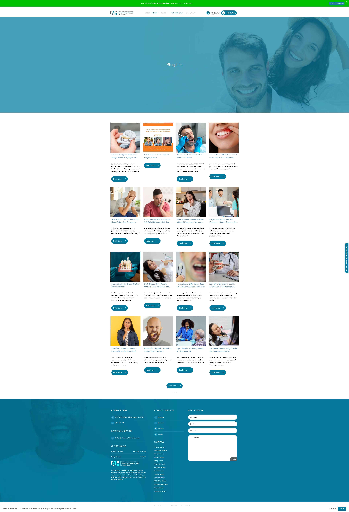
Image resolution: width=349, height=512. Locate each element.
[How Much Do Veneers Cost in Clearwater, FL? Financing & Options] (224, 267)
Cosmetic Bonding (160, 467)
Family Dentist (158, 461)
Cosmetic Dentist (159, 464)
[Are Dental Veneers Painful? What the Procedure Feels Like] (224, 331)
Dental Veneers (159, 471)
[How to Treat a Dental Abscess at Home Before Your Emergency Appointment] (224, 138)
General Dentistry (159, 447)
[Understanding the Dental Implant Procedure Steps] (125, 267)
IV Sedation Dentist (160, 481)
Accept (342, 509)
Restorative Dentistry (160, 450)
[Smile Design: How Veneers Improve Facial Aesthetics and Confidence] (158, 267)
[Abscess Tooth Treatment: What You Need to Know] (191, 138)
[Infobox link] (213, 13)
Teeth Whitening (159, 474)
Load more (172, 385)
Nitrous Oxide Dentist (161, 484)
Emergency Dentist (160, 491)
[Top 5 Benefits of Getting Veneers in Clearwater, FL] (191, 331)
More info (332, 509)
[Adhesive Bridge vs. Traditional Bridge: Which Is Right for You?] (125, 138)
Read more (117, 179)
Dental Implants (159, 488)
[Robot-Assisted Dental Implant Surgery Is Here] (158, 138)
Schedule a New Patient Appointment (346, 258)
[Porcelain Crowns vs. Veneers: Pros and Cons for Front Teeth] (125, 331)
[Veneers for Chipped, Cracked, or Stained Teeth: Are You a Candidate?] (158, 331)
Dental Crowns (158, 454)
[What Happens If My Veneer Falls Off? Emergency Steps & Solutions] (191, 267)
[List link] (128, 417)
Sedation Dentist (159, 478)
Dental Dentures (159, 457)
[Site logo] (121, 13)
